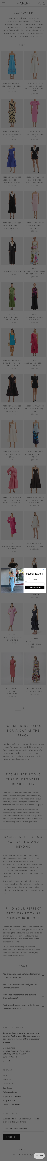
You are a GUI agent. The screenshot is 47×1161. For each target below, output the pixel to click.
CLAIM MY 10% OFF (34, 588)
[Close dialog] (44, 569)
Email (26, 581)
